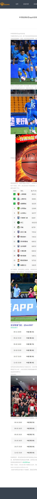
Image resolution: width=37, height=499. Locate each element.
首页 (17, 4)
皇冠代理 (26, 4)
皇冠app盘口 (14, 327)
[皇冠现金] (4, 4)
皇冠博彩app (26, 462)
